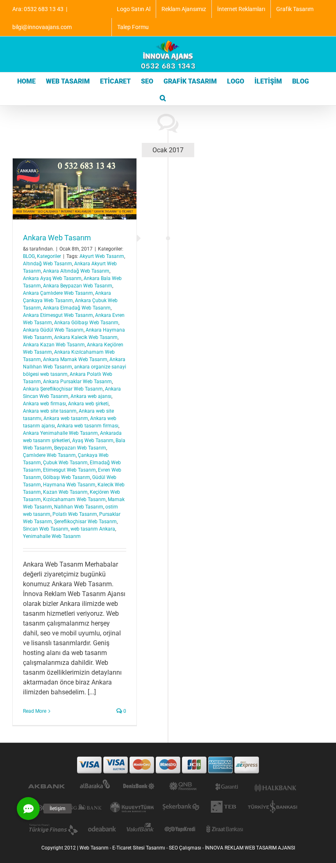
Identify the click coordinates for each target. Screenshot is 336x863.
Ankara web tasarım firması (87, 426)
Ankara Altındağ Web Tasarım (76, 271)
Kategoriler (49, 256)
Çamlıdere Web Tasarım (49, 455)
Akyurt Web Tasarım (101, 256)
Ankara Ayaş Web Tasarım (52, 278)
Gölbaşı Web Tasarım (66, 477)
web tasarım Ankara (92, 529)
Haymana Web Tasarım (69, 485)
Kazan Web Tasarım (65, 492)
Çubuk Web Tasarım (65, 462)
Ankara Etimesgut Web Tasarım (58, 315)
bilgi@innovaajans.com (42, 27)
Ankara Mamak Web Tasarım (75, 359)
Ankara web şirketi (88, 404)
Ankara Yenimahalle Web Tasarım (60, 433)
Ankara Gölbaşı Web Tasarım (86, 322)
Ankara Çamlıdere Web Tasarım (58, 293)
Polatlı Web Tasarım (74, 514)
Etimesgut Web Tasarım (69, 470)
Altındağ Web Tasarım (47, 264)
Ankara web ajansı (90, 396)
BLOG (29, 256)
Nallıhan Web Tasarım (78, 507)
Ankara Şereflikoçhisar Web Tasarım (63, 389)
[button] (163, 97)
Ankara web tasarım (65, 418)
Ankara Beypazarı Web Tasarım (77, 286)
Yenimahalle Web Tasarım (52, 536)
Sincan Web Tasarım (45, 529)
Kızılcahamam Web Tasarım (74, 499)
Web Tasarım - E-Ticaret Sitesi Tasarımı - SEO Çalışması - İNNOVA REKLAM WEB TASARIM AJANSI (187, 848)
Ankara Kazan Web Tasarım (54, 345)
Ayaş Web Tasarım (93, 440)
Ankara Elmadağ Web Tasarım (77, 308)
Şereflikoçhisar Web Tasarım (85, 521)
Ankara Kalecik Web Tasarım (86, 337)
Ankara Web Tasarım (57, 237)
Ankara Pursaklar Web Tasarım (77, 381)
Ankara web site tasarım (50, 411)
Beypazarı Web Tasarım (80, 448)
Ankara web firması (44, 404)
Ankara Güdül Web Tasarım (53, 330)
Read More (34, 711)
